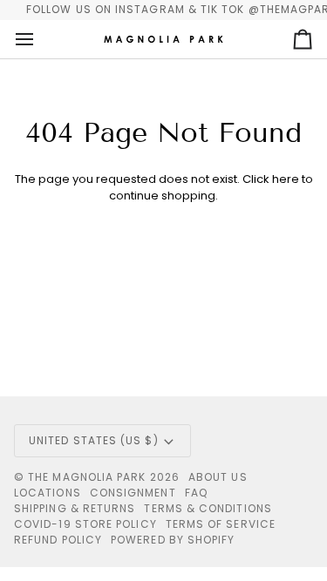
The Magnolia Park (87, 477)
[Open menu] (40, 39)
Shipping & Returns (74, 508)
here (285, 179)
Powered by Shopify (173, 539)
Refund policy (58, 539)
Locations (47, 492)
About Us (218, 477)
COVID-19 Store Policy (85, 524)
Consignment (133, 492)
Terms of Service (221, 524)
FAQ (196, 492)
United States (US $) (94, 440)
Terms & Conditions (207, 508)
